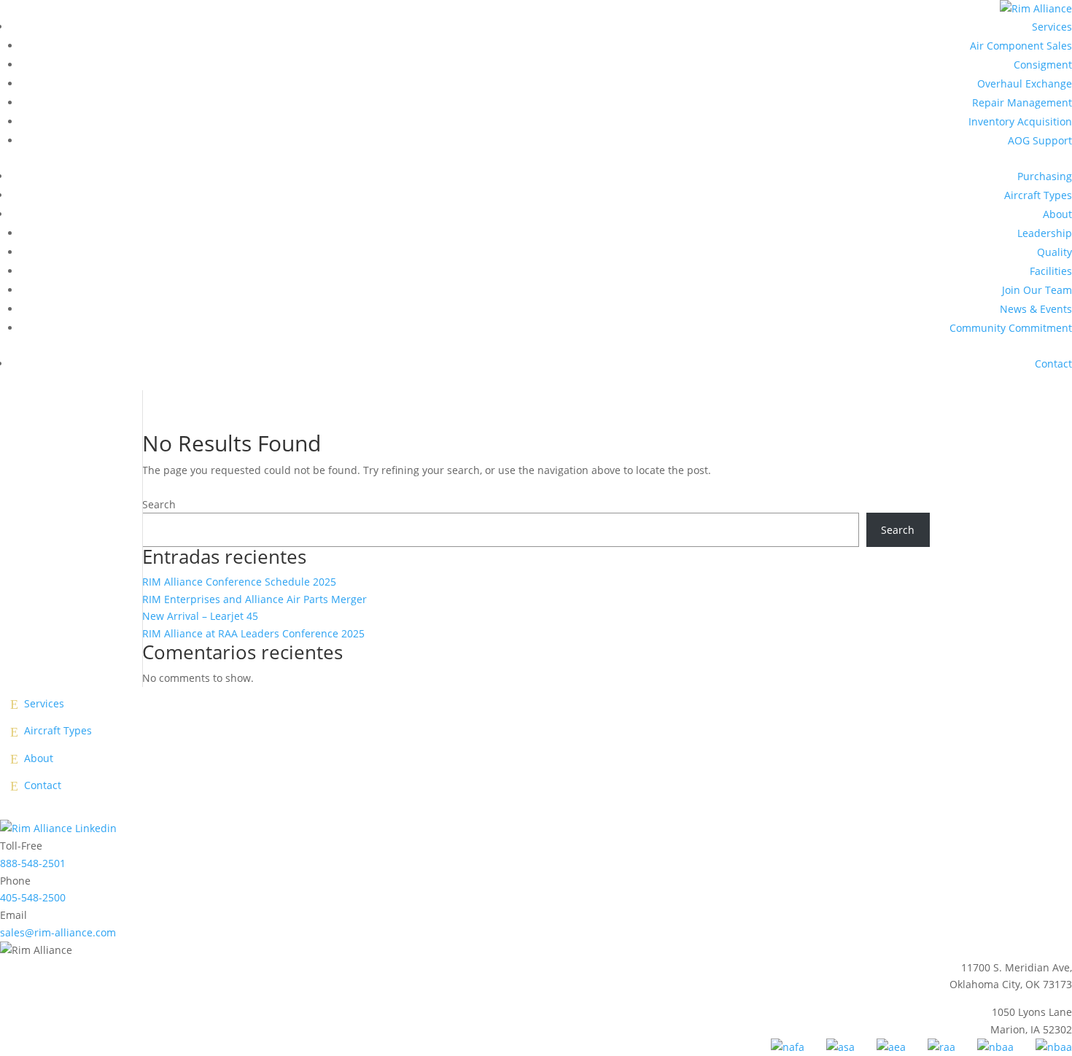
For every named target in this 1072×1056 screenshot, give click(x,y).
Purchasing (1044, 176)
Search (159, 504)
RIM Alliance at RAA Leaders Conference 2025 (253, 633)
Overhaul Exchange (1024, 83)
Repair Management (1022, 102)
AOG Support (1040, 140)
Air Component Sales (1021, 46)
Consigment (1043, 64)
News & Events (1036, 309)
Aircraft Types (1038, 195)
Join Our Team (1037, 290)
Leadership (1044, 233)
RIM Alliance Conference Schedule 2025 (239, 582)
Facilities (1051, 271)
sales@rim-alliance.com (58, 932)
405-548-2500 (33, 897)
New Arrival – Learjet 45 (200, 616)
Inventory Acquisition (1020, 121)
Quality (1054, 252)
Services (1052, 27)
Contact (1053, 363)
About (1057, 214)
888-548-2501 (33, 863)
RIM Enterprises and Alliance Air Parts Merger (254, 599)
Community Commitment (1010, 328)
